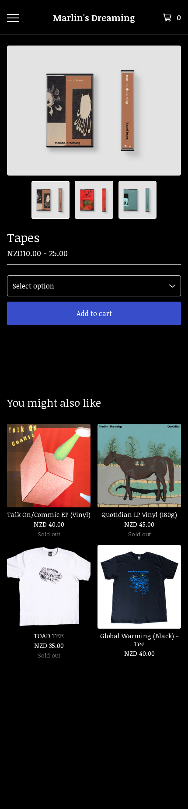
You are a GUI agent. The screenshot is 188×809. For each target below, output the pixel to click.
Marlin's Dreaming (94, 17)
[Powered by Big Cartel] (94, 745)
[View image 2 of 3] (94, 200)
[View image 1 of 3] (50, 200)
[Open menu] (12, 17)
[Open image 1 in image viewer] (94, 111)
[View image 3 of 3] (137, 200)
